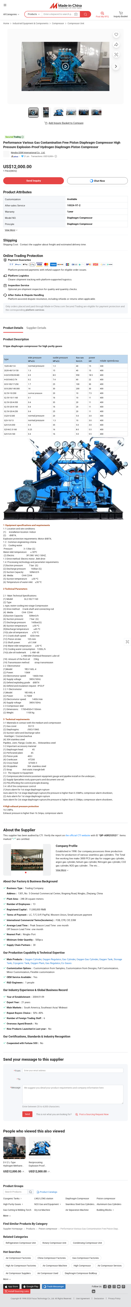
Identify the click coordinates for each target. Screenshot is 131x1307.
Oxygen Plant (37, 963)
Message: (16, 1087)
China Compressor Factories (52, 1257)
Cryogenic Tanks (11, 1198)
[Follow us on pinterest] (123, 1286)
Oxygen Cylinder (33, 959)
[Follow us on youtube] (118, 1286)
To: (19, 1079)
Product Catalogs (48, 1191)
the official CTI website (78, 835)
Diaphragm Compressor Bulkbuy (81, 1273)
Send (27, 1114)
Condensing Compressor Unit (87, 1242)
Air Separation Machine (77, 1209)
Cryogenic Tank (21, 963)
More (6, 1279)
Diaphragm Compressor (77, 1198)
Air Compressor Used (47, 1273)
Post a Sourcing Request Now (92, 1114)
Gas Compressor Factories (85, 1257)
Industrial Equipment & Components (30, 23)
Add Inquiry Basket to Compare (66, 123)
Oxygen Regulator (52, 959)
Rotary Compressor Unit (54, 1242)
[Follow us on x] (109, 1286)
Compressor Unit (76, 23)
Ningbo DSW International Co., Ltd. (28, 152)
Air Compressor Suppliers (18, 1273)
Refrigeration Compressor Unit (21, 1242)
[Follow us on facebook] (105, 1286)
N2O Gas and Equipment (46, 1204)
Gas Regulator (52, 963)
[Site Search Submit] (85, 14)
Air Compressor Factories (18, 1257)
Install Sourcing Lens (18, 1291)
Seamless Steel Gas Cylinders (80, 1204)
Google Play (30, 1286)
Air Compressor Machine (55, 1265)
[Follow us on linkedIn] (93, 1291)
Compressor (58, 23)
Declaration (99, 1298)
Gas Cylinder (68, 959)
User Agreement (83, 1298)
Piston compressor (106, 1198)
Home (6, 23)
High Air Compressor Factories (21, 1265)
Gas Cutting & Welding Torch (17, 1209)
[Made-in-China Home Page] (66, 5)
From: (18, 1070)
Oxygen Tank (106, 959)
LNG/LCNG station (43, 1198)
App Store (11, 1286)
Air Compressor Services (110, 1265)
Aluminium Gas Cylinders (109, 1204)
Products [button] (32, 14)
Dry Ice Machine (42, 1209)
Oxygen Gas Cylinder (87, 959)
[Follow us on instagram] (114, 1286)
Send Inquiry (33, 180)
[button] (5, 5)
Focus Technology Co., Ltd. (43, 1298)
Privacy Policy (114, 1298)
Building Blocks (104, 1209)
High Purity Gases (12, 1204)
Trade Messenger (54, 1286)
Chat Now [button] (99, 180)
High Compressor (82, 1265)
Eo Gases (66, 963)
